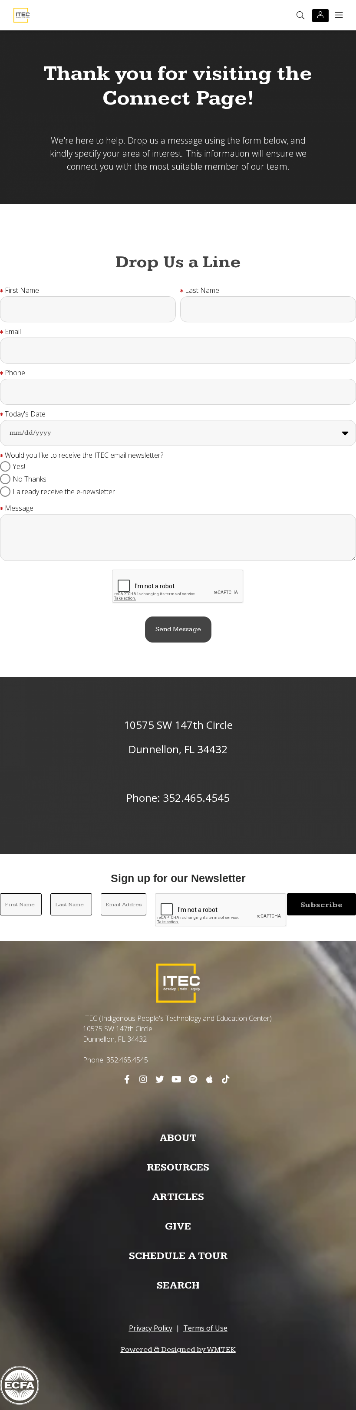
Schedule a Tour (178, 1256)
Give (178, 1226)
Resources (178, 1167)
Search (178, 1285)
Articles (178, 1197)
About (178, 1138)
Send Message (178, 629)
